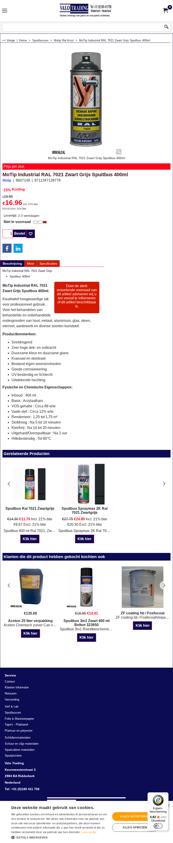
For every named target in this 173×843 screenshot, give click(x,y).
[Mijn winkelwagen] (165, 10)
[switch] (158, 826)
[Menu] (4, 11)
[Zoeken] (166, 27)
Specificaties (48, 263)
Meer (30, 263)
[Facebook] (6, 248)
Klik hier (30, 539)
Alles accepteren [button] (135, 816)
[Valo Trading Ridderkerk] (85, 10)
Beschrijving (12, 263)
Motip (6, 180)
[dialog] (86, 822)
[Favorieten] (31, 234)
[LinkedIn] (18, 248)
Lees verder (89, 832)
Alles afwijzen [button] (135, 827)
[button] (59, 837)
